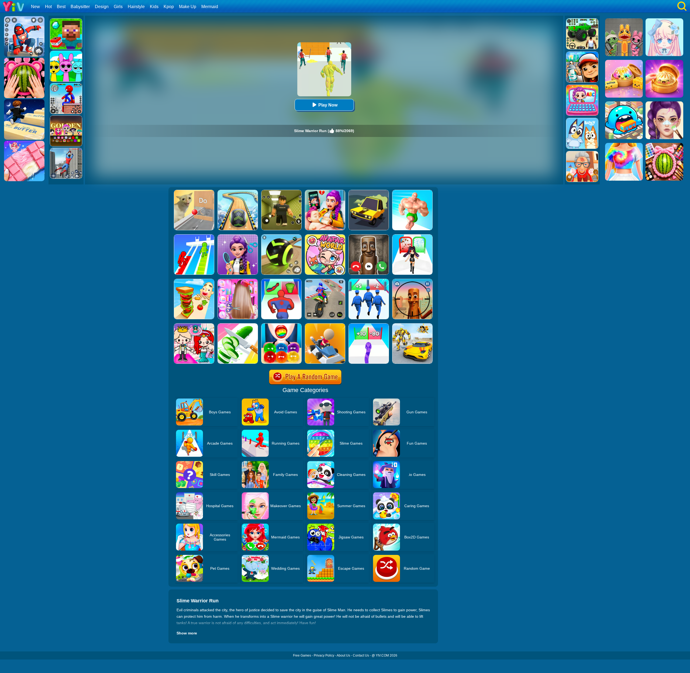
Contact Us (361, 655)
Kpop (169, 6)
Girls (118, 6)
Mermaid (209, 6)
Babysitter (80, 6)
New (35, 6)
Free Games (302, 655)
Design (102, 6)
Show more (187, 633)
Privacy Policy (324, 655)
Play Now (327, 105)
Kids (154, 6)
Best (61, 6)
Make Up (187, 6)
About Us (343, 655)
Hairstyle (136, 6)
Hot (48, 6)
